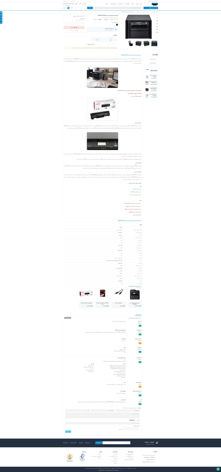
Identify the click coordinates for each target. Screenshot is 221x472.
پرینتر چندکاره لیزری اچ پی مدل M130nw (153, 94)
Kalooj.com (121, 470)
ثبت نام (64, 5)
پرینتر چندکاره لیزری (153, 63)
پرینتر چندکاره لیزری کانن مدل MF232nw (134, 303)
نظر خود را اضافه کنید (68, 317)
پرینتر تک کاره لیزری (153, 59)
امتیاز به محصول (136, 426)
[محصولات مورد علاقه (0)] (72, 8)
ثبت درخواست (99, 443)
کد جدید (138, 420)
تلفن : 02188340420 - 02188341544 (69, 4)
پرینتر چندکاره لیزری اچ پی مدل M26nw (153, 76)
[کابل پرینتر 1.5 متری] (118, 293)
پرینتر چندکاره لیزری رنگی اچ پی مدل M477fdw (153, 82)
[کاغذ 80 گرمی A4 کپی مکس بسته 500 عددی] (102, 293)
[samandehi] (69, 458)
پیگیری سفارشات (82, 4)
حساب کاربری (73, 1)
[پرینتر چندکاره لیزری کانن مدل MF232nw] (134, 294)
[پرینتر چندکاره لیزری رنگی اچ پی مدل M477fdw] (147, 83)
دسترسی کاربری (65, 1)
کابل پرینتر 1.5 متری (119, 303)
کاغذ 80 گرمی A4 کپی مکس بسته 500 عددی (102, 303)
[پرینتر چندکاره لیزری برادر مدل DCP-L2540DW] (147, 89)
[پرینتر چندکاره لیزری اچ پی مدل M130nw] (147, 96)
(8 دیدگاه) (112, 19)
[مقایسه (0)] (75, 8)
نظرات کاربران (138, 314)
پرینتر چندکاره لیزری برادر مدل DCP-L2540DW (153, 88)
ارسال (68, 431)
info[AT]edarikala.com (150, 459)
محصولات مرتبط (138, 286)
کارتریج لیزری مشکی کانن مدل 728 (86, 303)
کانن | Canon (106, 19)
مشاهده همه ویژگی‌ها (91, 44)
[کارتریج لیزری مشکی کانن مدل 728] (86, 293)
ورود (67, 5)
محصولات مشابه (131, 286)
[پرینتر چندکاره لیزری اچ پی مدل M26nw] (147, 77)
